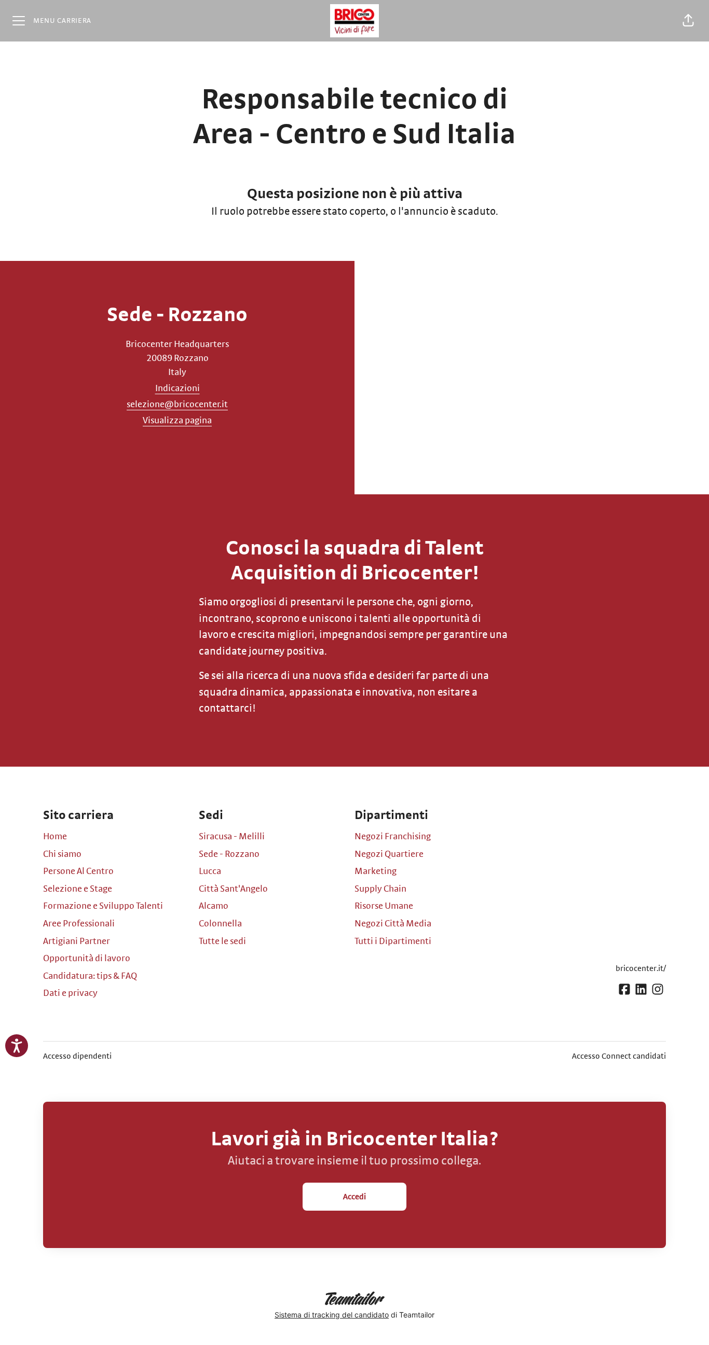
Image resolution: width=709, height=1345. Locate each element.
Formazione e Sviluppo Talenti (103, 906)
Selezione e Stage (77, 889)
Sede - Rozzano (229, 854)
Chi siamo (62, 854)
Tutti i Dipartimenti (392, 941)
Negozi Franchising (392, 836)
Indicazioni (177, 388)
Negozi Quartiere (389, 854)
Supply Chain (380, 889)
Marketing (375, 871)
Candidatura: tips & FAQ (90, 976)
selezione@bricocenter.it (177, 404)
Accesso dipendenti (77, 1056)
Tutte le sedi (222, 941)
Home (55, 836)
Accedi (354, 1197)
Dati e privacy (70, 993)
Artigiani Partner (76, 941)
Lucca (210, 871)
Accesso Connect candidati (619, 1056)
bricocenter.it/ (641, 968)
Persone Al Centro (78, 871)
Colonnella (220, 923)
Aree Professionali (79, 923)
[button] (688, 20)
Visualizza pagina (177, 420)
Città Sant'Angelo (233, 889)
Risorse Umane (383, 906)
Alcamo (213, 906)
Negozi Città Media (392, 923)
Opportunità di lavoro (86, 958)
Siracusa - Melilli (232, 836)
